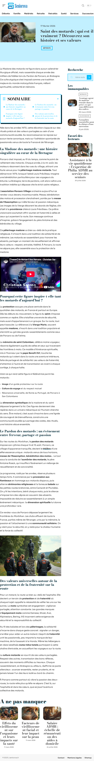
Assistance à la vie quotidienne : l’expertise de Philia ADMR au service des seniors (80, 168)
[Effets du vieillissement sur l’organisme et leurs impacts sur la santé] (9, 713)
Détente (47, 48)
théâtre (47, 448)
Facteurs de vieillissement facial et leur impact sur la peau (31, 730)
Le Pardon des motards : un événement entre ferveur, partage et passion (45, 106)
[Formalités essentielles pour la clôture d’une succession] (72, 122)
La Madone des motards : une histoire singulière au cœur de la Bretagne (16, 106)
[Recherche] (83, 5)
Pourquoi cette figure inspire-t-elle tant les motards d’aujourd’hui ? (15, 116)
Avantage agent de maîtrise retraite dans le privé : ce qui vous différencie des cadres (86, 104)
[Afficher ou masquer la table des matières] (44, 98)
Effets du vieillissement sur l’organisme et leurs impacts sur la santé (9, 733)
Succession (84, 116)
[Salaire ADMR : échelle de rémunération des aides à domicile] (52, 713)
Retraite (83, 94)
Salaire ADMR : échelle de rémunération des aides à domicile (52, 733)
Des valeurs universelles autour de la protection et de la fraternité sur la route (46, 116)
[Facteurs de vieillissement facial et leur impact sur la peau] (31, 713)
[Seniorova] (18, 5)
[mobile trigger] (4, 5)
